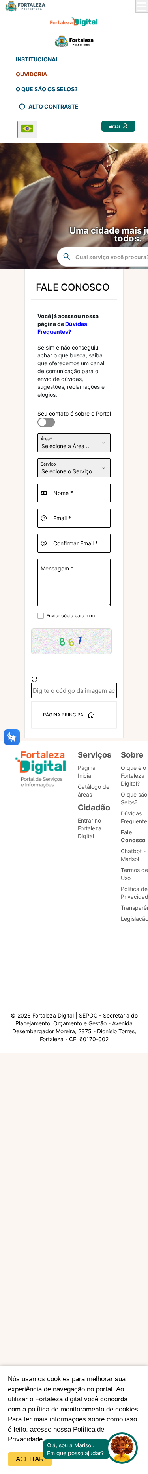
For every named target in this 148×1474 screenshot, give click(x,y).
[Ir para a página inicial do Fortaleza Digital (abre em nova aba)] (40, 770)
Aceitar (30, 1459)
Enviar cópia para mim (70, 615)
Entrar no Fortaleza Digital (89, 828)
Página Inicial (87, 771)
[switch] (41, 417)
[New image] (34, 679)
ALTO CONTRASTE (53, 106)
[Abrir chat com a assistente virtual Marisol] (122, 1449)
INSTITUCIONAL (37, 59)
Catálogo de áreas (93, 790)
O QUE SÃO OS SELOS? (47, 89)
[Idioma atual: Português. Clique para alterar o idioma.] (27, 129)
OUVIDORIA (31, 74)
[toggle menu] (141, 6)
